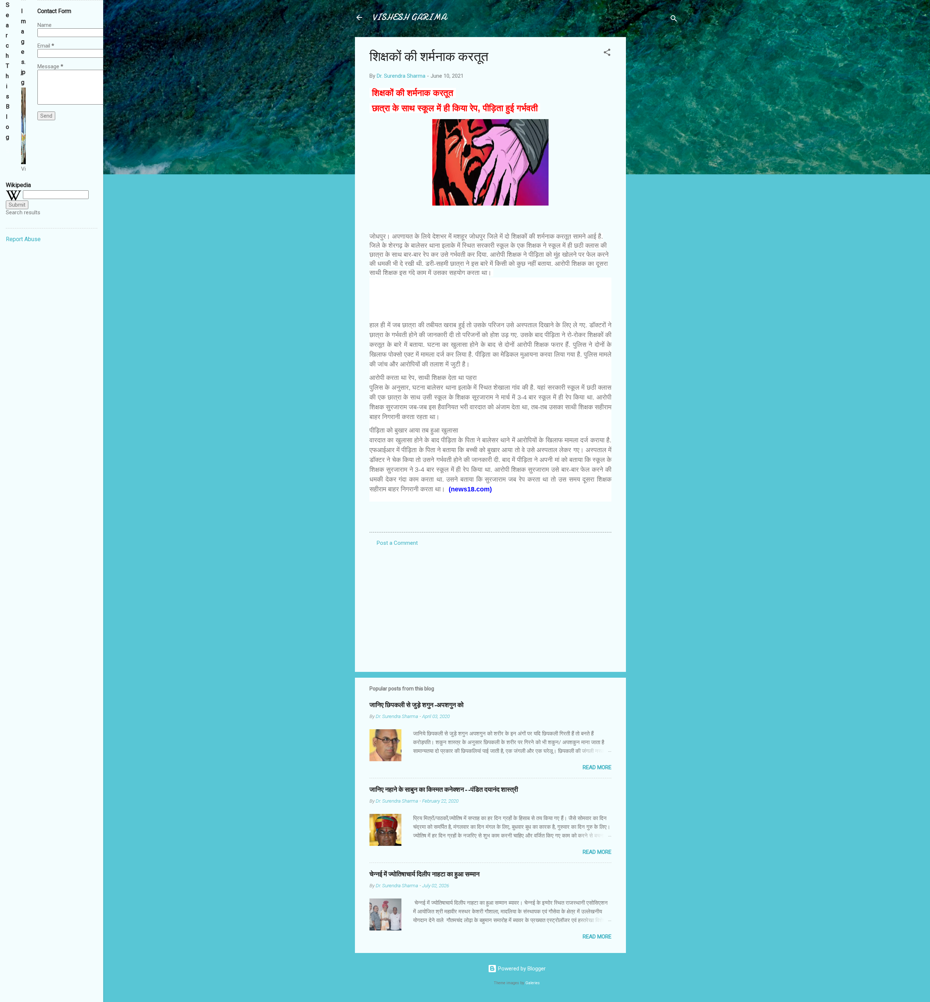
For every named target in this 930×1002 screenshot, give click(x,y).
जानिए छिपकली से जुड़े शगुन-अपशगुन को (416, 705)
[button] (607, 53)
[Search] (674, 20)
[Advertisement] (655, 146)
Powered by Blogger (521, 968)
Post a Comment (397, 543)
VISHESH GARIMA (409, 17)
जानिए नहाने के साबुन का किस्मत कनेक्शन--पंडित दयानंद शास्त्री (443, 789)
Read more (597, 767)
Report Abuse (23, 239)
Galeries (532, 983)
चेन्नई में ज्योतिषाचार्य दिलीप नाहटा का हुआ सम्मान (424, 874)
